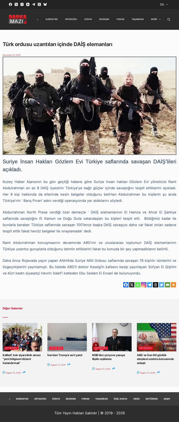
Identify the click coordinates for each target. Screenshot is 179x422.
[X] (131, 284)
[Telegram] (33, 4)
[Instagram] (22, 4)
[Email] (167, 284)
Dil (162, 4)
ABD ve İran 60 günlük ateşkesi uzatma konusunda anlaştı (155, 359)
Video (136, 398)
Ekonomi (104, 19)
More (154, 19)
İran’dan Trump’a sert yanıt (64, 355)
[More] (173, 284)
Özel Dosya (120, 398)
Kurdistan (52, 19)
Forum (120, 19)
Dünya (88, 19)
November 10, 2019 (11, 55)
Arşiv (167, 398)
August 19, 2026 (13, 373)
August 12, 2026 (147, 373)
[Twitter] (161, 284)
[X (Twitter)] (16, 4)
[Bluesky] (45, 4)
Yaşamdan (138, 19)
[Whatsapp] (137, 284)
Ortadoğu (71, 19)
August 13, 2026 (58, 365)
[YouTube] (27, 4)
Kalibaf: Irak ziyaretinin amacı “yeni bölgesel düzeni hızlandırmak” (22, 359)
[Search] (168, 19)
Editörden (152, 398)
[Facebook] (10, 4)
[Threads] (39, 4)
